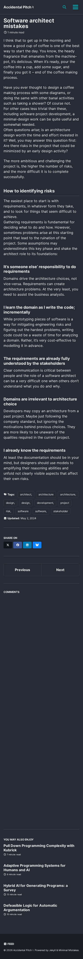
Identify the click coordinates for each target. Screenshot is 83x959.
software (23, 511)
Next (60, 570)
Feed (10, 944)
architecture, (68, 494)
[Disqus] (41, 651)
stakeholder (60, 511)
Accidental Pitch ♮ (19, 7)
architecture (46, 494)
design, (10, 502)
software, (41, 511)
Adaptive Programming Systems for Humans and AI (35, 867)
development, (45, 502)
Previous (22, 570)
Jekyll (52, 950)
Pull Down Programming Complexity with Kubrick (39, 847)
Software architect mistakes (29, 23)
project (64, 502)
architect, (26, 494)
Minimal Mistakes (69, 950)
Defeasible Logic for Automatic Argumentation (30, 907)
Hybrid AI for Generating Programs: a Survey (36, 887)
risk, (8, 511)
